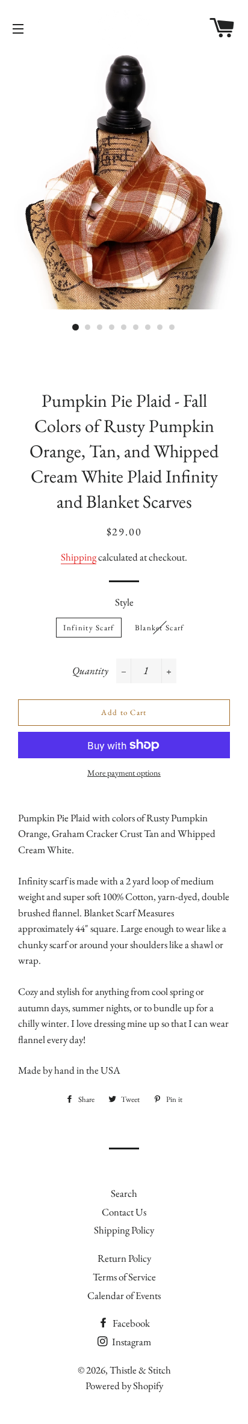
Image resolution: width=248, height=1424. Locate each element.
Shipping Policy (124, 1230)
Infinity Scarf (88, 627)
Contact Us (124, 1212)
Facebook (130, 1323)
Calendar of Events (124, 1295)
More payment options (124, 772)
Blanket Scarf (159, 627)
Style (124, 602)
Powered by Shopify (124, 1385)
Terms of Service (124, 1276)
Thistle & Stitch (140, 1370)
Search (124, 1193)
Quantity (90, 670)
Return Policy (124, 1258)
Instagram (130, 1341)
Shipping (78, 557)
